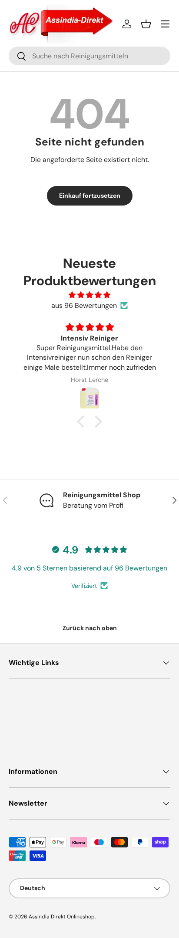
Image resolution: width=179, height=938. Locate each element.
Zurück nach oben (90, 628)
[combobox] (89, 56)
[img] (89, 295)
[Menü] (165, 24)
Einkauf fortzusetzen (89, 195)
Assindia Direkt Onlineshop (62, 916)
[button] (146, 24)
